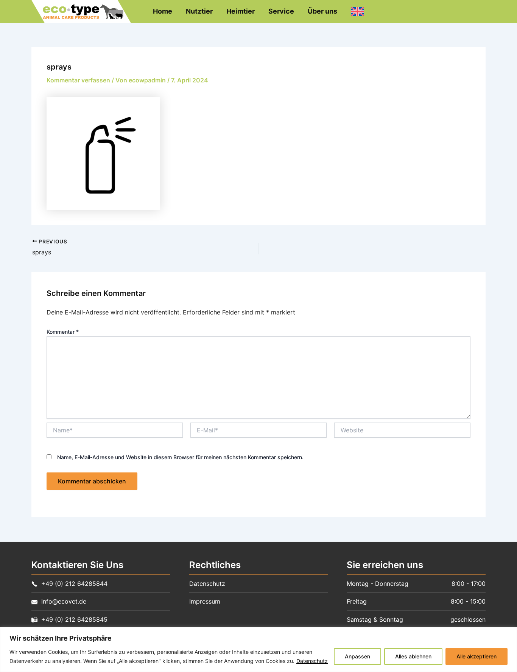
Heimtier (240, 11)
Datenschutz (312, 661)
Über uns (322, 11)
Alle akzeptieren (476, 656)
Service (281, 11)
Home (162, 11)
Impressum (204, 601)
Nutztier (199, 11)
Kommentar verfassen (78, 80)
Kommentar (63, 331)
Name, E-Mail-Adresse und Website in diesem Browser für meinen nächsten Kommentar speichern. (180, 457)
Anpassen (357, 656)
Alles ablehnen (413, 656)
